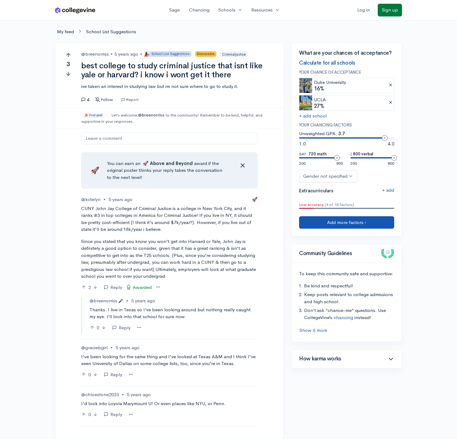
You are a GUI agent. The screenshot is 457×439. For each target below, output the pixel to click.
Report (132, 99)
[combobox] (158, 287)
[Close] (242, 165)
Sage (174, 10)
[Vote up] (68, 55)
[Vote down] (68, 74)
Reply (116, 287)
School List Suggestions (111, 31)
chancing (343, 317)
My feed (65, 31)
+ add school (313, 116)
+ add (388, 190)
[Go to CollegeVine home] (75, 10)
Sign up (390, 10)
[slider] (384, 138)
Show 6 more (313, 330)
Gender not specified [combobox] (325, 176)
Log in (363, 10)
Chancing (199, 10)
